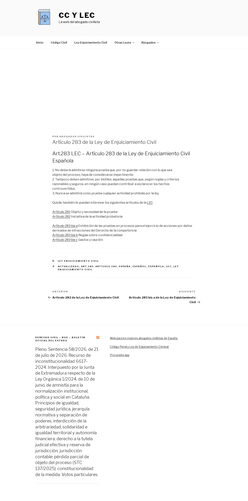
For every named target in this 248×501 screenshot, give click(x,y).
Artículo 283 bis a (65, 226)
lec (169, 266)
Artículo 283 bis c (65, 240)
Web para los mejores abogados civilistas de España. (144, 338)
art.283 (87, 266)
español (139, 266)
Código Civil (59, 42)
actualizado (68, 266)
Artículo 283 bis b (65, 235)
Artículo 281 (61, 212)
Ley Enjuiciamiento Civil (90, 42)
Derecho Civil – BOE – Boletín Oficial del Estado (60, 339)
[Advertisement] (124, 95)
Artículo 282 (61, 216)
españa (125, 266)
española (156, 266)
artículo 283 (106, 266)
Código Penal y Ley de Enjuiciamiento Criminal (139, 346)
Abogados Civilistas (77, 136)
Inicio (39, 42)
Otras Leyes (123, 42)
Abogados (148, 42)
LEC (150, 202)
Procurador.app (119, 355)
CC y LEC (77, 15)
